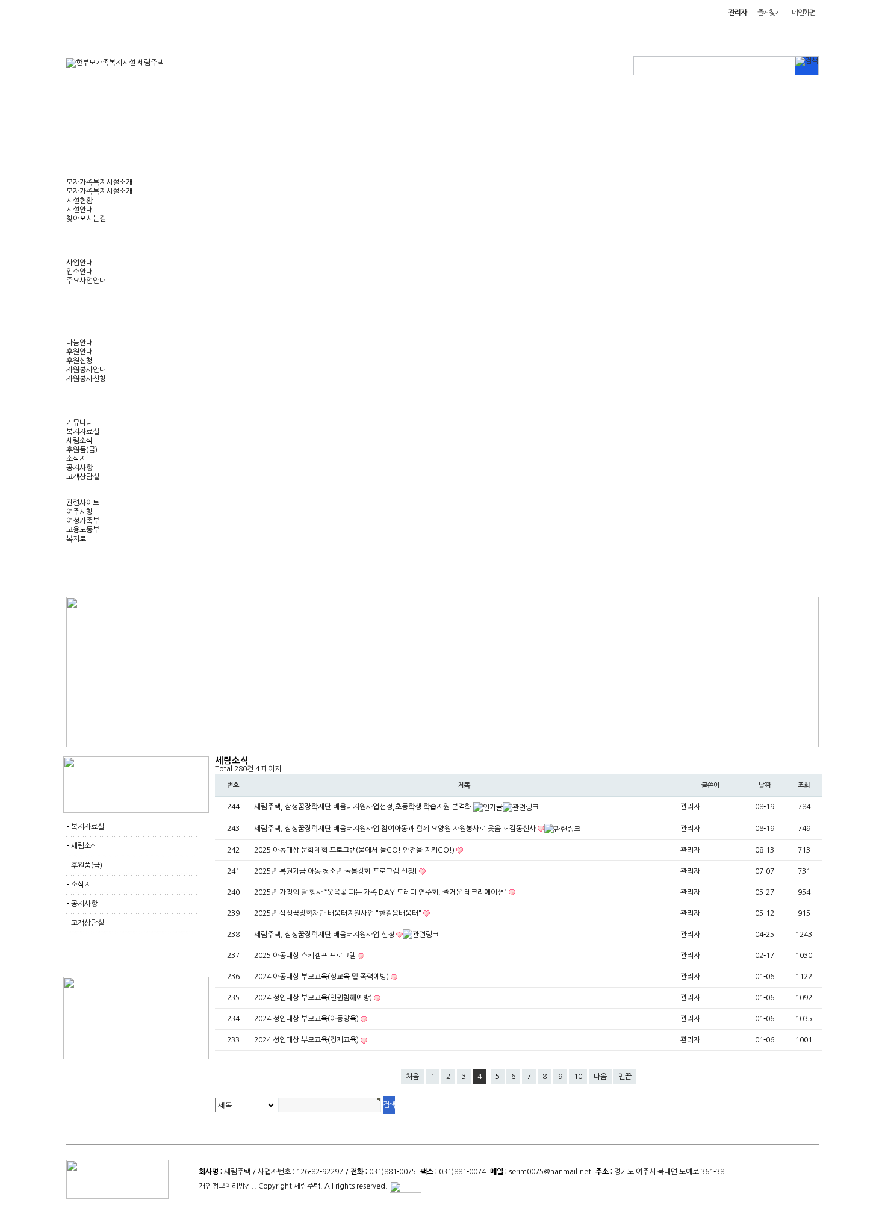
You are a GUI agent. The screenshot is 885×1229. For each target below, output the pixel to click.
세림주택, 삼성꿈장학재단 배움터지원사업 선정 (325, 934)
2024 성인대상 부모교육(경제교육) (307, 1040)
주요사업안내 (86, 280)
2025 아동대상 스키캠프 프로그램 (306, 955)
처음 (412, 1076)
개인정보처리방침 (225, 1186)
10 (578, 1076)
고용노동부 (82, 530)
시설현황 (79, 200)
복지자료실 (82, 431)
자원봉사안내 (86, 369)
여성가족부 (82, 520)
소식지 (76, 458)
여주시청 (79, 511)
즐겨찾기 (769, 12)
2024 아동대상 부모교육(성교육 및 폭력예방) (322, 976)
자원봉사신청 (86, 378)
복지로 (76, 539)
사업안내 (79, 262)
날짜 (765, 785)
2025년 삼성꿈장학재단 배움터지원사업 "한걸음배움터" (338, 913)
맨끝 (625, 1076)
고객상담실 (82, 477)
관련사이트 (82, 502)
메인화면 (803, 12)
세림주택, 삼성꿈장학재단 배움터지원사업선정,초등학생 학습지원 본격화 (363, 807)
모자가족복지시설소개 (99, 182)
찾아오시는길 (86, 218)
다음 (600, 1076)
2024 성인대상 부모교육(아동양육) (307, 1018)
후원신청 (79, 360)
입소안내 (79, 271)
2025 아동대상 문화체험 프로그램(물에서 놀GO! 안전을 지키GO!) (355, 850)
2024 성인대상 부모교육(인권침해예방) (314, 997)
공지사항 (79, 467)
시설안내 (79, 209)
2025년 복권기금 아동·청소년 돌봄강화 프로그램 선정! (336, 871)
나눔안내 (79, 342)
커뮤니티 (79, 422)
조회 (804, 785)
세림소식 (79, 440)
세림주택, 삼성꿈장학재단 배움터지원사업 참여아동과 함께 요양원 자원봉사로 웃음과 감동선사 (396, 828)
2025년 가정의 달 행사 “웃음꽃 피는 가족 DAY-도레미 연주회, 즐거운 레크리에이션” (381, 892)
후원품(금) (82, 449)
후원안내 (79, 351)
